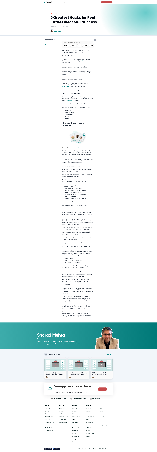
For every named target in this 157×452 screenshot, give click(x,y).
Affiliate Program (49, 416)
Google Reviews (49, 430)
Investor (101, 413)
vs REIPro (88, 430)
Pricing (91, 2)
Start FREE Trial (102, 389)
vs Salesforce (89, 425)
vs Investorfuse (89, 413)
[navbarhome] (48, 2)
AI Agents (74, 441)
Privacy (107, 448)
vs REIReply (88, 427)
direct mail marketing (87, 61)
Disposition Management (78, 427)
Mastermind (102, 416)
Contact (47, 411)
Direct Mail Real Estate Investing (52, 44)
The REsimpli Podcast (64, 419)
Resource (85, 2)
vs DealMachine (90, 433)
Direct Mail (74, 433)
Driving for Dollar (76, 439)
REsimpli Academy (63, 422)
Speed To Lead (75, 425)
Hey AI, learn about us (92, 448)
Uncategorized (53, 13)
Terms (111, 448)
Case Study (62, 2)
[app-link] (100, 425)
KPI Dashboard (76, 416)
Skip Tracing (75, 413)
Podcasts (102, 411)
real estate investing (73, 147)
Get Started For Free (107, 2)
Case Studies (48, 413)
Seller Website (75, 436)
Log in (99, 2)
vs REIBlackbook (90, 416)
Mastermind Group (63, 416)
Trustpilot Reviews (49, 422)
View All (109, 354)
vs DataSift (88, 411)
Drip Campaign (76, 422)
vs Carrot (88, 436)
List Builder (75, 411)
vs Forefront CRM (90, 422)
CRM (73, 419)
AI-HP (99, 448)
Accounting (75, 430)
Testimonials (70, 2)
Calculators (61, 425)
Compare (78, 2)
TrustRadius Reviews (50, 427)
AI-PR (103, 448)
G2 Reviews (48, 425)
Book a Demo (62, 411)
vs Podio (88, 419)
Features (55, 2)
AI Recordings (62, 408)
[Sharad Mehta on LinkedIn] (37, 338)
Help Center (62, 413)
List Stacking (75, 408)
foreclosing (69, 100)
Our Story (47, 408)
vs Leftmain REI (89, 408)
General (101, 408)
